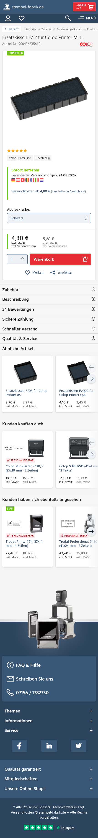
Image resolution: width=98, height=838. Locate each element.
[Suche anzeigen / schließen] (68, 18)
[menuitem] (87, 18)
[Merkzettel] (21, 18)
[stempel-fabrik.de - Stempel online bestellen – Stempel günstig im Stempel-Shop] (23, 7)
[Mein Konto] (8, 18)
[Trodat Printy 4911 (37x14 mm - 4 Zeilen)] (25, 523)
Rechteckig (43, 158)
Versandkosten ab (48, 191)
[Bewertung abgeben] (17, 151)
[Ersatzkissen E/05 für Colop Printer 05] (25, 372)
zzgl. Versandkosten (23, 246)
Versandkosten (22, 812)
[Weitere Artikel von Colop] (86, 45)
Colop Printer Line (20, 158)
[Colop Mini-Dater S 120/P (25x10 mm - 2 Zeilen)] (25, 448)
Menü (91, 18)
